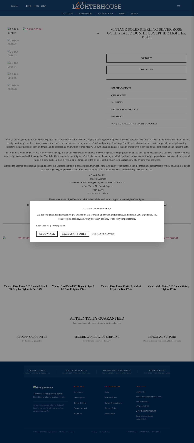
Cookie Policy (42, 226)
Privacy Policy (59, 226)
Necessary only (74, 234)
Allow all (47, 234)
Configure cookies (103, 234)
